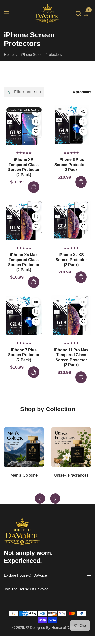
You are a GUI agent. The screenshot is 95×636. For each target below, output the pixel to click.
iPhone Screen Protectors (41, 55)
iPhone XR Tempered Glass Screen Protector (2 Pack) (23, 167)
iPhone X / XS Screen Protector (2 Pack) (71, 260)
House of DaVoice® (67, 628)
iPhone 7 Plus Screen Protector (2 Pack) (23, 355)
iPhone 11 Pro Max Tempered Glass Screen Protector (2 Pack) (71, 357)
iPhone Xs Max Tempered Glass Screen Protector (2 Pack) (23, 262)
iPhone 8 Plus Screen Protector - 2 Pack (71, 165)
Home (9, 55)
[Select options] (36, 111)
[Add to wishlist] (36, 121)
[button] (78, 13)
